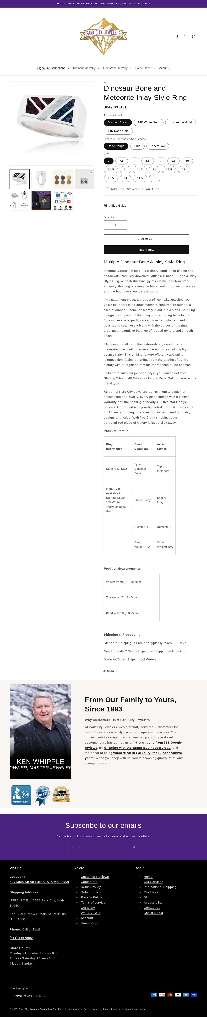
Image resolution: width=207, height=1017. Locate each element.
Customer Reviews (95, 876)
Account (87, 918)
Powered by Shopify (50, 1009)
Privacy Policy (91, 897)
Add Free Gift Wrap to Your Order (135, 189)
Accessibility (153, 902)
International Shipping (160, 887)
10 (187, 160)
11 (125, 169)
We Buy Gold (91, 913)
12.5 (169, 169)
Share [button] (111, 671)
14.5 (140, 178)
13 (183, 169)
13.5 (111, 178)
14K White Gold (148, 122)
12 (154, 169)
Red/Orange (116, 146)
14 (125, 178)
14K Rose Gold (118, 131)
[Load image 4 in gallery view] (19, 201)
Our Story (88, 907)
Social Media (153, 913)
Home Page (89, 923)
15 (154, 178)
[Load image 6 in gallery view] (63, 201)
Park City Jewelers (29, 1009)
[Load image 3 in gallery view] (63, 179)
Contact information (135, 1009)
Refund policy (91, 892)
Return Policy (91, 887)
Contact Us (89, 882)
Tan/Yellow (157, 146)
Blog (147, 897)
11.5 (140, 169)
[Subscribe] (134, 847)
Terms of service (93, 902)
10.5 (111, 169)
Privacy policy (91, 1009)
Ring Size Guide (115, 205)
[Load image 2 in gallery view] (41, 179)
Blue (137, 146)
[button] (53, 68)
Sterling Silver (118, 122)
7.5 (122, 160)
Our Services (153, 882)
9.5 (173, 160)
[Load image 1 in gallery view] (19, 179)
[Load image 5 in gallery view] (41, 201)
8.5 (147, 160)
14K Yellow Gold (180, 122)
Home (148, 876)
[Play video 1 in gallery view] (84, 179)
